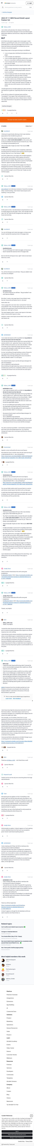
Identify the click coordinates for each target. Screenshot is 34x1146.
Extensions (10, 1001)
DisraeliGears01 (10, 974)
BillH (5, 619)
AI (7, 1008)
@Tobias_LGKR (11, 760)
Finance (9, 1035)
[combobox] (17, 7)
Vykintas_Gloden (10, 978)
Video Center (10, 1048)
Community (10, 1075)
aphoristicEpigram (11, 959)
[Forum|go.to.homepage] (10, 3)
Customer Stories (12, 1055)
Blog (8, 1094)
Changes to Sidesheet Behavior (9, 931)
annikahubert (7, 335)
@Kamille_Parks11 (8, 575)
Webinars (9, 1058)
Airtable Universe (12, 1081)
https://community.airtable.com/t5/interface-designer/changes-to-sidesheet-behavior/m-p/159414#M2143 (13, 906)
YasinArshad (7, 447)
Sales (8, 1031)
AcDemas (8, 964)
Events (9, 1045)
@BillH (3, 687)
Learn (8, 1038)
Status (9, 1098)
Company (9, 1084)
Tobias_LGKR (7, 27)
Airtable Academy (12, 1041)
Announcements (5, 949)
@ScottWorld (4, 189)
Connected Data (11, 1011)
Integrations (10, 998)
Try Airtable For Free (12, 1105)
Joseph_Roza (7, 568)
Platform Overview (12, 995)
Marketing (10, 1021)
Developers (10, 1071)
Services (9, 1068)
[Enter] (3, 7)
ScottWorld (7, 131)
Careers (9, 1091)
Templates (10, 1078)
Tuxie (5, 793)
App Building (10, 1005)
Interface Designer (7, 12)
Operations (10, 1025)
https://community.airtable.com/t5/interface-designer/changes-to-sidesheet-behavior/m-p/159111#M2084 (16, 576)
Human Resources (12, 1028)
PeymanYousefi (8, 774)
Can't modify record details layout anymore (12, 927)
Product (9, 1018)
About (8, 1088)
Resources (10, 1061)
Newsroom (10, 1101)
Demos (9, 1051)
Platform (9, 991)
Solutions (9, 1015)
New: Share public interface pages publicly (12, 947)
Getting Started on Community (9, 938)
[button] (2, 3)
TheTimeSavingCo (10, 969)
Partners (9, 1064)
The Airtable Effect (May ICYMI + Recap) (11, 936)
